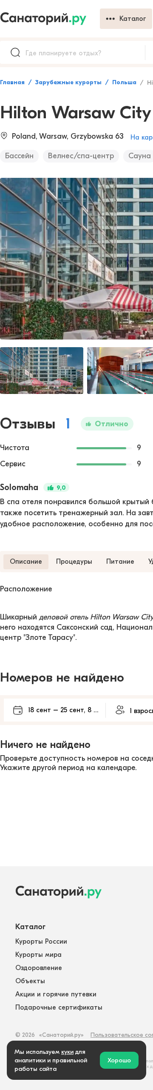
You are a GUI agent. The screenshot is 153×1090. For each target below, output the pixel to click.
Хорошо (119, 1060)
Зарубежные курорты (68, 82)
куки (67, 1052)
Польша (124, 82)
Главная (12, 82)
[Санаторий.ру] (50, 18)
